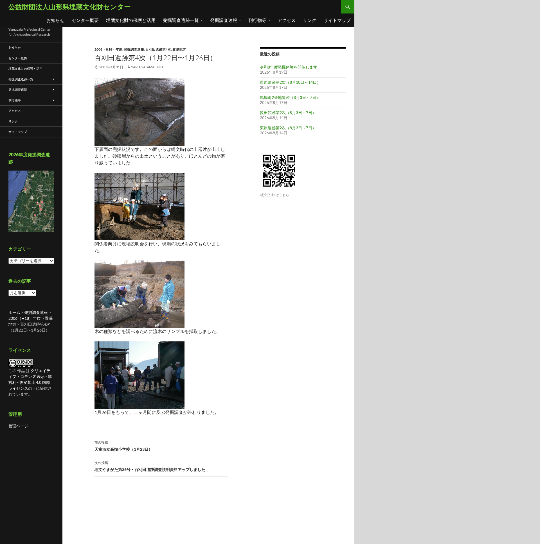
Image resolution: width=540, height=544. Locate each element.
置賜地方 (179, 49)
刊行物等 (257, 20)
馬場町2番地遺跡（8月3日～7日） (290, 97)
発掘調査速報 (223, 20)
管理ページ (18, 425)
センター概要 (85, 20)
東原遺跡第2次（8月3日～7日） (288, 127)
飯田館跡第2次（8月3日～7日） (288, 112)
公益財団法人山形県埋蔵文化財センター (69, 7)
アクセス (287, 20)
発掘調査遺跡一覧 (181, 20)
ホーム (14, 312)
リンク (309, 20)
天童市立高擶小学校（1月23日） (123, 446)
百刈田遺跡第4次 (158, 49)
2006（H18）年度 (108, 49)
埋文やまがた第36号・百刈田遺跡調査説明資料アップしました (149, 466)
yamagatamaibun (147, 67)
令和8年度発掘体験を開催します (288, 67)
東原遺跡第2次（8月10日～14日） (290, 82)
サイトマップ (337, 20)
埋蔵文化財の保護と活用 (131, 20)
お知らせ (55, 20)
